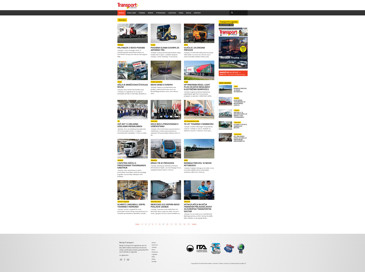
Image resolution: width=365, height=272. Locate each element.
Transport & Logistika (229, 22)
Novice (121, 13)
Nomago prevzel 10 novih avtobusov (197, 164)
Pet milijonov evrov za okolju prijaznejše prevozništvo (240, 138)
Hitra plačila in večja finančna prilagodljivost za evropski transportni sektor (198, 208)
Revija (188, 13)
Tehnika (142, 13)
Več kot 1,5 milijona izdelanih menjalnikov (129, 125)
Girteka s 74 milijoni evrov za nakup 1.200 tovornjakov (240, 114)
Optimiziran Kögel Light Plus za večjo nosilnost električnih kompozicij (197, 86)
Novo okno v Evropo (162, 84)
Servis (150, 13)
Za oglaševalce (124, 255)
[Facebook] (124, 259)
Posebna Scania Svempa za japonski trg (165, 48)
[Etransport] (127, 6)
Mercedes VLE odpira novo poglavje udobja (165, 205)
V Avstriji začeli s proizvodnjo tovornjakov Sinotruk (131, 165)
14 (184, 224)
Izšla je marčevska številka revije (132, 85)
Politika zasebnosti (224, 263)
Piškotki (215, 263)
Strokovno (160, 13)
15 (188, 224)
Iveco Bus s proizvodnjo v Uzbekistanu (164, 125)
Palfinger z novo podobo (131, 47)
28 (245, 263)
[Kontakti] (121, 259)
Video (181, 13)
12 (176, 224)
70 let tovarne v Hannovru (198, 124)
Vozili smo (131, 13)
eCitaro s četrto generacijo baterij (240, 126)
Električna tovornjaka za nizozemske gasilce (239, 102)
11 (171, 224)
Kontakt (197, 13)
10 (167, 224)
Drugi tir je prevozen (162, 163)
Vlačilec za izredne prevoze (194, 48)
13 (180, 224)
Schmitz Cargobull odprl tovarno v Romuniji (131, 205)
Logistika (172, 13)
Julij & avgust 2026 (226, 25)
